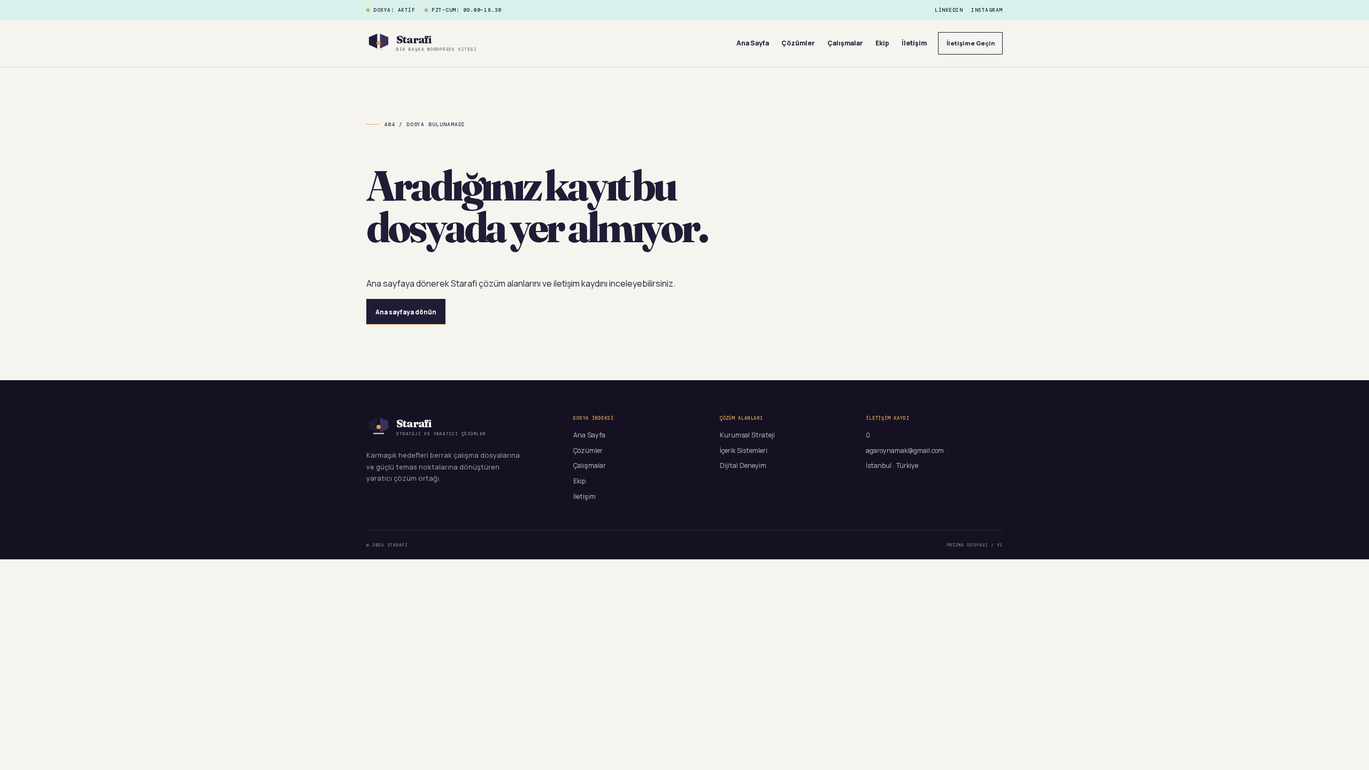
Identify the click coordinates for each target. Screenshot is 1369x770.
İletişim (914, 43)
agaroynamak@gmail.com (905, 450)
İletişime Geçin (971, 43)
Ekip (882, 43)
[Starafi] (378, 43)
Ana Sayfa (752, 43)
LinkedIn (949, 10)
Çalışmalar (845, 43)
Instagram (987, 10)
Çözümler (798, 43)
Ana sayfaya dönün (405, 312)
